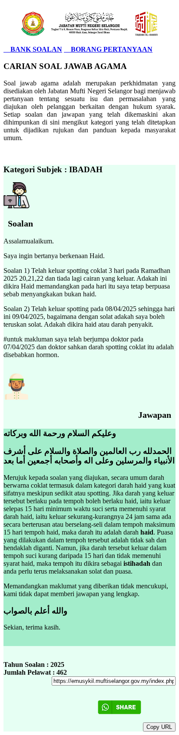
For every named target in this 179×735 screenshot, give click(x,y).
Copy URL (159, 727)
